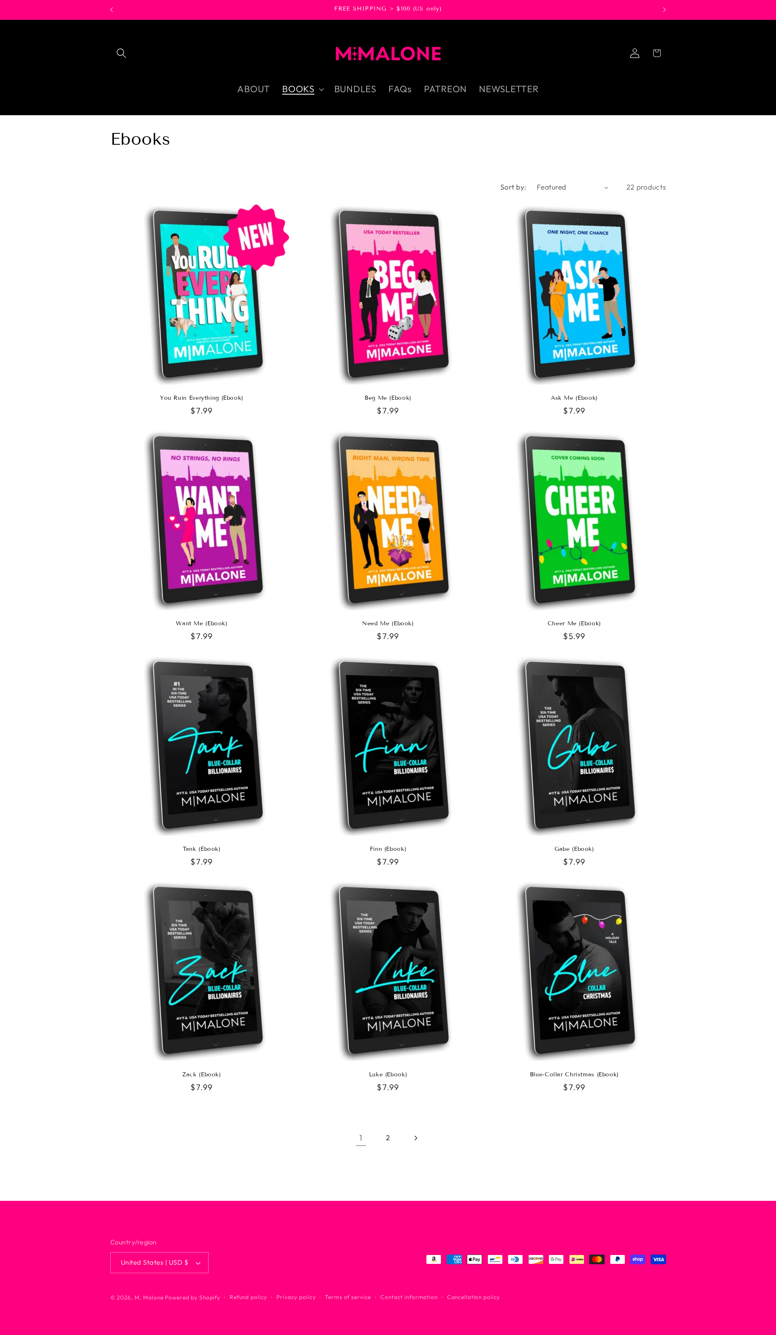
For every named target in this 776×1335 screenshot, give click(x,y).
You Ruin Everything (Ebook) (201, 397)
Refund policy (248, 1297)
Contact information (409, 1297)
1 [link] (361, 1138)
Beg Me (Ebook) (388, 397)
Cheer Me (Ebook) (574, 623)
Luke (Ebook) (388, 1074)
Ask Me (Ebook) (574, 397)
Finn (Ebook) (388, 849)
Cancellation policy (473, 1297)
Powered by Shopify (192, 1297)
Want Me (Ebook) (201, 623)
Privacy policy (296, 1297)
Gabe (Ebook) (574, 849)
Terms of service (348, 1297)
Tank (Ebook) (202, 849)
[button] (121, 53)
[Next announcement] (664, 9)
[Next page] (415, 1138)
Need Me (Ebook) (387, 623)
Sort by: (513, 187)
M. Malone (149, 1297)
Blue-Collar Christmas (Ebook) (574, 1074)
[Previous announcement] (111, 9)
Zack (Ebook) (201, 1074)
